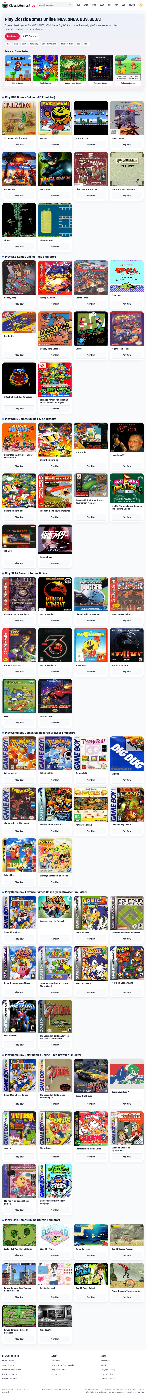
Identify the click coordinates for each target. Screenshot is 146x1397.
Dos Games (12, 36)
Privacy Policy (107, 1374)
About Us (55, 1361)
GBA (116, 5)
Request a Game (58, 1370)
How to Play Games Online (63, 1365)
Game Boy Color (67, 44)
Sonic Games (8, 1365)
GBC (123, 5)
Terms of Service (108, 1379)
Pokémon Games (9, 1379)
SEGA (102, 5)
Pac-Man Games (9, 1374)
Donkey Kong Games (11, 1370)
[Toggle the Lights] (141, 5)
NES (78, 5)
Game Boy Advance (49, 44)
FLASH (132, 5)
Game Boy (34, 44)
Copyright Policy (108, 1370)
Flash (86, 44)
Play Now (19, 144)
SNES (86, 5)
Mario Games (8, 1361)
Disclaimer (105, 1361)
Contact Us (56, 1374)
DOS (94, 5)
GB (109, 5)
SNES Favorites (30, 36)
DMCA (103, 1365)
